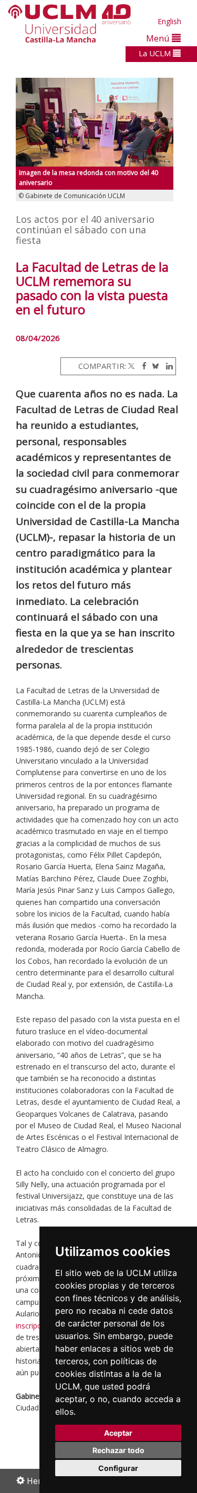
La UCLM (156, 53)
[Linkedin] (167, 366)
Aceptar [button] (118, 1432)
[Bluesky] (154, 366)
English (169, 21)
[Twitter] (131, 366)
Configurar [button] (118, 1468)
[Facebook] (142, 366)
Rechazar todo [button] (118, 1450)
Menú (159, 38)
